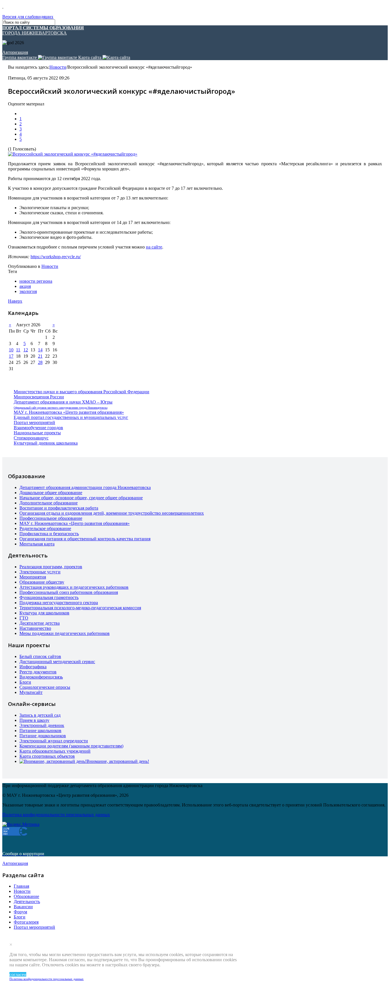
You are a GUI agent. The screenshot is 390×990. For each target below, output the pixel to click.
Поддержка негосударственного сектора (58, 602)
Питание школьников (40, 730)
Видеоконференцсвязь (41, 677)
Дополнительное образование (48, 502)
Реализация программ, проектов (50, 566)
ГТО (23, 618)
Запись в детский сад (40, 715)
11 (18, 349)
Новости (57, 67)
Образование (26, 896)
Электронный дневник (41, 725)
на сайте (154, 247)
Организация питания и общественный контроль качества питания (84, 538)
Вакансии (23, 906)
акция (25, 286)
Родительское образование (45, 528)
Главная (21, 886)
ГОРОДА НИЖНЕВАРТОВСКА (43, 30)
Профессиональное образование (50, 518)
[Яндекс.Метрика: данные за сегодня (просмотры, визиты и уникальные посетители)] (20, 824)
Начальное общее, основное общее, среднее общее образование (81, 497)
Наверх (15, 301)
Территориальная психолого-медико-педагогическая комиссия (80, 607)
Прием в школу (34, 720)
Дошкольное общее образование (50, 492)
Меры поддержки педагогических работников (64, 633)
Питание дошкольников (42, 735)
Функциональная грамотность (49, 597)
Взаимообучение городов (38, 427)
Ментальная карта (37, 543)
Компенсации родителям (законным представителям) (71, 745)
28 (40, 362)
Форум (20, 911)
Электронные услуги (40, 571)
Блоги (25, 682)
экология (28, 291)
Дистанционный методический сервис (57, 661)
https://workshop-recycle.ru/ (56, 256)
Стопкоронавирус (31, 437)
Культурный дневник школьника (46, 443)
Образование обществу (41, 582)
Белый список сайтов (40, 656)
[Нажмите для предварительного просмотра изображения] (72, 154)
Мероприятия (32, 577)
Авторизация (15, 52)
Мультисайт (31, 692)
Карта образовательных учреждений (55, 751)
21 (40, 356)
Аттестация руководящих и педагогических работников (73, 587)
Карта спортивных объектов (47, 756)
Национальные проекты (37, 432)
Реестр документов (38, 671)
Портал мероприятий (34, 422)
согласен (17, 974)
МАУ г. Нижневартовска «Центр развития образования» (69, 412)
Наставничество (35, 628)
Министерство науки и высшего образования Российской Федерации (81, 391)
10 (11, 349)
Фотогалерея (26, 922)
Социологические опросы (44, 687)
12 (25, 349)
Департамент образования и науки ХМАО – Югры (63, 402)
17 (11, 356)
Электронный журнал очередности (53, 740)
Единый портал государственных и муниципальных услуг (71, 417)
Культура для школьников (44, 612)
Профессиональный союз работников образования (68, 592)
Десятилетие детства (39, 623)
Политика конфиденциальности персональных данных (46, 979)
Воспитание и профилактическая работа (58, 508)
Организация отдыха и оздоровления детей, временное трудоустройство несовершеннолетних (111, 513)
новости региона (35, 281)
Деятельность (27, 901)
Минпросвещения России (39, 396)
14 (40, 349)
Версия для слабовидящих (27, 16)
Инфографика (33, 666)
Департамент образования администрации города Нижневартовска (85, 487)
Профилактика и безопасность (49, 533)
